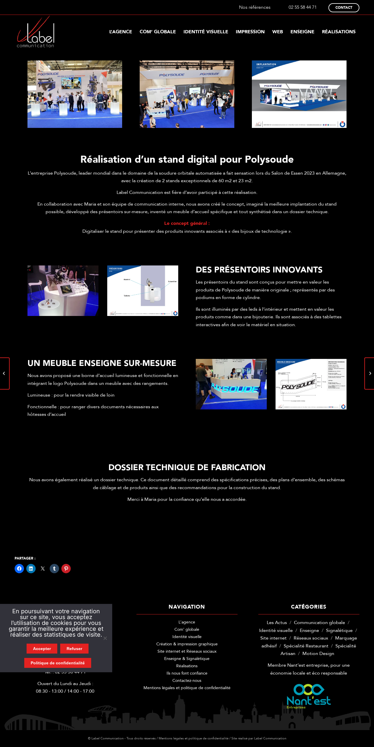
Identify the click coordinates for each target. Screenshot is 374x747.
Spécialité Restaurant (306, 646)
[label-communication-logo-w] (36, 32)
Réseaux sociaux (311, 638)
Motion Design (318, 653)
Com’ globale (186, 629)
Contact (343, 7)
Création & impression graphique (187, 644)
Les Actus (277, 622)
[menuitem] (120, 32)
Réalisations (187, 666)
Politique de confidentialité (58, 663)
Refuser (74, 648)
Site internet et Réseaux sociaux (187, 651)
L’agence (187, 622)
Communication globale (319, 622)
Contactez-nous (186, 680)
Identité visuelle (187, 637)
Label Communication (270, 738)
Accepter (42, 648)
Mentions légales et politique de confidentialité (187, 688)
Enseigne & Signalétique (186, 658)
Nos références (255, 7)
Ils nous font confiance (187, 673)
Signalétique (339, 630)
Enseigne (309, 630)
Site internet (273, 638)
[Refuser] (105, 638)
